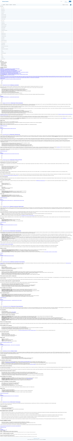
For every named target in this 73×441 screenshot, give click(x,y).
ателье (3, 76)
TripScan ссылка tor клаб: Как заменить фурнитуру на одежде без (8, 224)
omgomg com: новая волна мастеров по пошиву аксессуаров (8, 128)
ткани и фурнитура (13, 77)
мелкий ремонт (53, 76)
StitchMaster (4, 206)
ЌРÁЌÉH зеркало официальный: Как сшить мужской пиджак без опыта (9, 153)
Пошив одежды (12, 134)
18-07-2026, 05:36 (9, 306)
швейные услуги (29, 77)
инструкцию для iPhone (33, 364)
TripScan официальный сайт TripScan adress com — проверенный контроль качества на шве (12, 200)
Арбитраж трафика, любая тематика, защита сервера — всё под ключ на (36, 439)
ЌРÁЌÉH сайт (64, 118)
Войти (70, 1)
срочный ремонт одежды (7, 77)
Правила (10, 4)
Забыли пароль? (69, 2)
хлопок (21, 77)
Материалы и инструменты (14, 206)
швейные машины (24, 77)
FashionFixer (4, 159)
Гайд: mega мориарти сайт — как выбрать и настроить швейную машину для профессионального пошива (14, 74)
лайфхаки (47, 76)
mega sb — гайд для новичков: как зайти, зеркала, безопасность (9, 431)
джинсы (27, 76)
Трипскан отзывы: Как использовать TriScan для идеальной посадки (9, 72)
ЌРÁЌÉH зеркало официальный (40, 180)
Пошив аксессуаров (17, 134)
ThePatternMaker (5, 306)
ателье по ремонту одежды (7, 76)
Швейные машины (21, 206)
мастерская (49, 76)
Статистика (14, 4)
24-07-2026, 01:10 (8, 206)
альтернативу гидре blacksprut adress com (25, 361)
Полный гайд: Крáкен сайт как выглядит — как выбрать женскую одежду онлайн (11, 300)
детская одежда (24, 76)
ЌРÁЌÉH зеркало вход (3, 297)
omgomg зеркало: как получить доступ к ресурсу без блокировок (8, 70)
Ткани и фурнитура (22, 261)
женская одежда (30, 76)
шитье (32, 77)
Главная (4, 4)
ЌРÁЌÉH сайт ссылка (3, 427)
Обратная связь (35, 438)
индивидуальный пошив (36, 76)
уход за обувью (18, 77)
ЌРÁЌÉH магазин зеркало (3, 125)
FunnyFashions (5, 261)
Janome (1, 76)
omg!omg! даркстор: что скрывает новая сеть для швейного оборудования (9, 68)
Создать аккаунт (66, 2)
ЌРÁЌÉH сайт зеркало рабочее (4, 393)
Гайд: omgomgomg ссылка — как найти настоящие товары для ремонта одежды (10, 73)
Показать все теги (2, 78)
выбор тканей (16, 76)
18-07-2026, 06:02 (9, 261)
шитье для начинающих (36, 77)
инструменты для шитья (42, 76)
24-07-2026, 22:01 (8, 134)
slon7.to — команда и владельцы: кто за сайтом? (7, 433)
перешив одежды (67, 76)
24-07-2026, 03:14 (8, 159)
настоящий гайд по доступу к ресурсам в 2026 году (28, 215)
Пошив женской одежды (19, 306)
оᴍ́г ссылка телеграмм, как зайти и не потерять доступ (11, 175)
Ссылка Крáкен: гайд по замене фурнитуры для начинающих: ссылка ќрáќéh (10, 71)
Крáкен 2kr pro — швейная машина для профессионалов (7, 69)
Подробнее (1, 96)
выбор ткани (20, 76)
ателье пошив (13, 76)
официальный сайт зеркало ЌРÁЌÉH (10, 362)
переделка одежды (62, 76)
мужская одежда (57, 76)
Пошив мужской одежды (18, 159)
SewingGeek (4, 134)
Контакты (7, 4)
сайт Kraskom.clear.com (30, 378)
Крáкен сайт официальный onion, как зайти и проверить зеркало (27, 330)
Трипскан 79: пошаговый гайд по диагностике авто (7, 435)
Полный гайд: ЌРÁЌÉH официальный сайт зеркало (7, 255)
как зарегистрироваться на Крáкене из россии (6, 342)
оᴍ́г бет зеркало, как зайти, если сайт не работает (50, 251)
